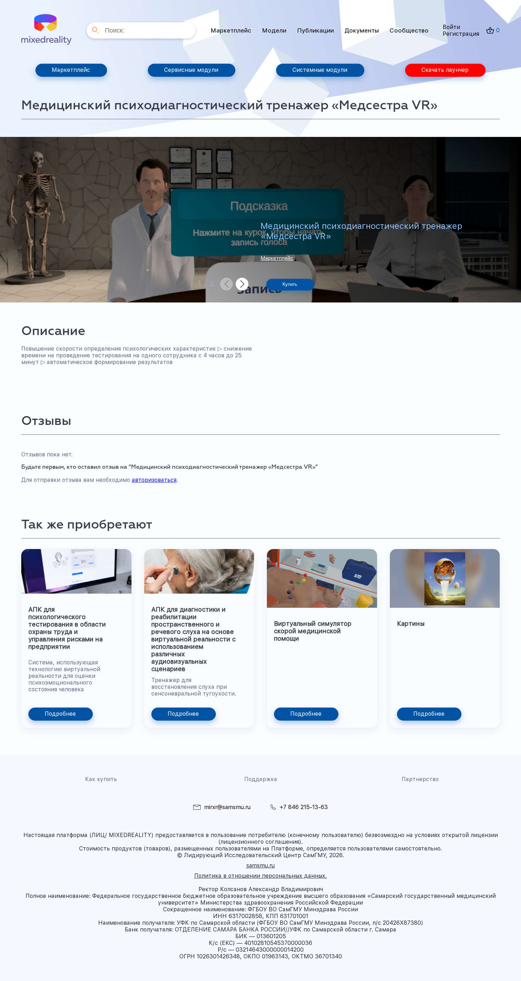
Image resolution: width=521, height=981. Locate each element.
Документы (361, 30)
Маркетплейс (231, 30)
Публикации (315, 30)
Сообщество (409, 30)
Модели (274, 30)
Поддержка (260, 779)
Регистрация (461, 33)
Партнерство (420, 779)
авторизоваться (154, 480)
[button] (242, 284)
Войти (451, 27)
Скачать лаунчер (445, 70)
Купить (289, 284)
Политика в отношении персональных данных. (260, 875)
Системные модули (319, 70)
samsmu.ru (260, 865)
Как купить (101, 779)
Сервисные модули (191, 70)
